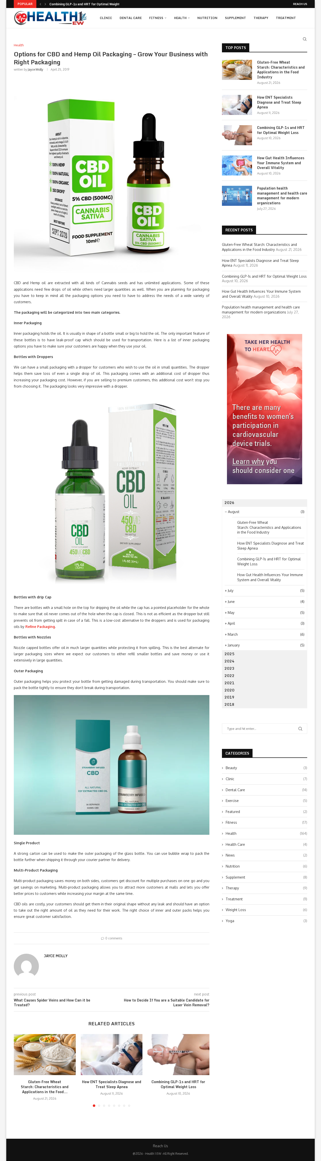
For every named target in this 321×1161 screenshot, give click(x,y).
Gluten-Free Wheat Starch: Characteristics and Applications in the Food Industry (281, 69)
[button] (40, 4)
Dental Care (131, 18)
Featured (266, 811)
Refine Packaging (40, 626)
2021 (229, 683)
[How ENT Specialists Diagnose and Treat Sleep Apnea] (112, 1054)
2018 (229, 704)
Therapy (261, 18)
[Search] (304, 39)
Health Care (266, 844)
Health (180, 18)
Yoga (266, 921)
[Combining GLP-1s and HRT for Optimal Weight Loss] (178, 1054)
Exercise (266, 800)
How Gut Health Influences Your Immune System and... (91, 4)
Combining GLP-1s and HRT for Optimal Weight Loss (178, 1084)
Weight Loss (266, 910)
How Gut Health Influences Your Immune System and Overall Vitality (280, 162)
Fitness (156, 18)
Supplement (235, 18)
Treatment (286, 18)
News (266, 855)
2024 (229, 661)
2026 (229, 503)
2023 (229, 668)
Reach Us (300, 4)
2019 (229, 697)
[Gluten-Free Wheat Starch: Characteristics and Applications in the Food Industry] (45, 1054)
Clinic (106, 18)
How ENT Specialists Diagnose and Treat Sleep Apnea (111, 1084)
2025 (229, 654)
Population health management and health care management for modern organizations (282, 195)
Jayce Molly (35, 69)
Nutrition (207, 18)
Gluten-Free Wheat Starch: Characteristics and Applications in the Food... (44, 1087)
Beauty (266, 768)
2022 (229, 676)
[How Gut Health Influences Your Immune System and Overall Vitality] (237, 165)
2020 (229, 690)
